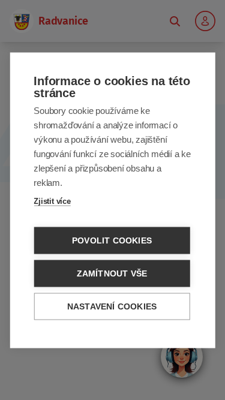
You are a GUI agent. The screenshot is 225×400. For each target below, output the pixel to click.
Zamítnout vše (112, 273)
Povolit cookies (112, 240)
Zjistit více (52, 200)
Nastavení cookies (112, 306)
